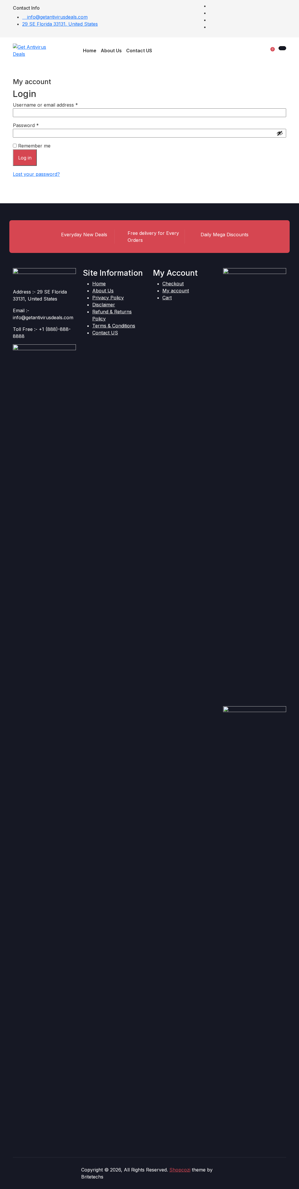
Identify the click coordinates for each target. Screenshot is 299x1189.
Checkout (173, 284)
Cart (167, 298)
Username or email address (55, 105)
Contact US (105, 333)
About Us (103, 291)
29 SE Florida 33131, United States (60, 24)
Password (35, 125)
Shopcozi (179, 1170)
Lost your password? (36, 174)
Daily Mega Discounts (224, 234)
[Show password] (280, 133)
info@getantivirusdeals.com (57, 17)
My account (175, 291)
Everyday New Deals (84, 234)
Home (99, 284)
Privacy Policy (108, 298)
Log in (25, 158)
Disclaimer (103, 305)
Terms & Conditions (113, 326)
